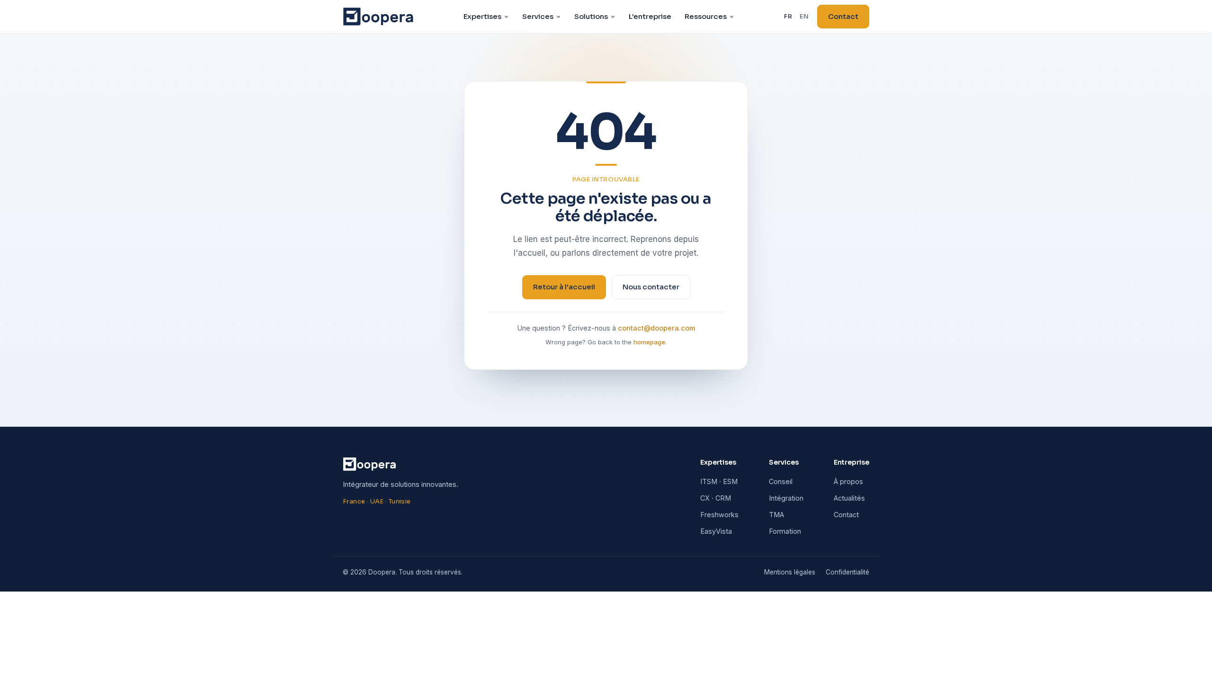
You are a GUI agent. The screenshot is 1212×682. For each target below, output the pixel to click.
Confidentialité (847, 572)
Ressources (706, 16)
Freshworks (719, 515)
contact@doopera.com (656, 328)
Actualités (849, 498)
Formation (785, 531)
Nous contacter (651, 286)
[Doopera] (378, 16)
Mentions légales (789, 572)
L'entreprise (650, 16)
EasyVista (716, 531)
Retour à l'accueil (564, 286)
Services (537, 16)
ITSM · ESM (719, 481)
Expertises (482, 16)
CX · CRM (715, 498)
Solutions (591, 16)
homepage (649, 342)
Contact (843, 16)
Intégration (786, 498)
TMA (776, 515)
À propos (848, 481)
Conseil (781, 481)
